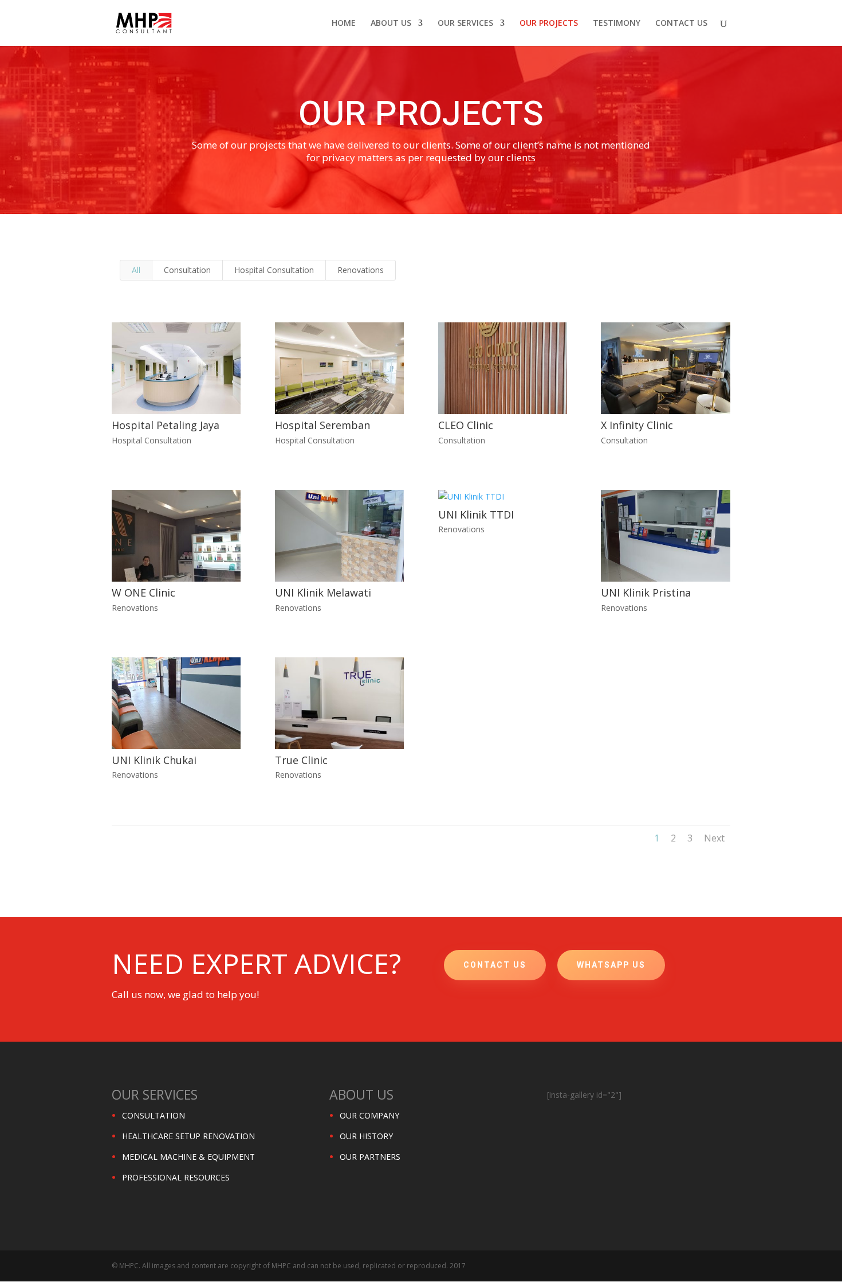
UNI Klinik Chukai (154, 760)
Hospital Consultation (274, 269)
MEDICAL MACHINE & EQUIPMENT (188, 1156)
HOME (344, 23)
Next (714, 838)
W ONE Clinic (143, 592)
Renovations (360, 269)
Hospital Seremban (322, 425)
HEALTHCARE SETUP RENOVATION (188, 1136)
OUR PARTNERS (370, 1156)
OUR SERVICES (465, 23)
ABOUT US (391, 23)
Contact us (494, 965)
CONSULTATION (153, 1115)
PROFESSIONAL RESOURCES (176, 1177)
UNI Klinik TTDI (476, 514)
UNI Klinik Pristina (646, 592)
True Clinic (301, 760)
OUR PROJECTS (549, 23)
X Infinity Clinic (637, 425)
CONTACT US (681, 23)
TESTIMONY (616, 23)
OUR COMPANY (369, 1115)
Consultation (187, 269)
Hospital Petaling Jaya (165, 425)
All (136, 269)
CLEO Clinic (465, 425)
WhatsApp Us (611, 965)
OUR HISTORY (366, 1136)
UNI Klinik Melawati (323, 592)
